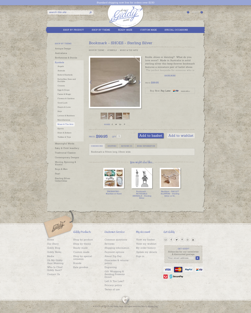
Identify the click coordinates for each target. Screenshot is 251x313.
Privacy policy (113, 285)
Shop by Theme (96, 50)
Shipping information (117, 247)
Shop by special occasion (82, 258)
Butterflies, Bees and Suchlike (67, 80)
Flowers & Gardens (66, 98)
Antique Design (63, 48)
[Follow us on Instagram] (188, 240)
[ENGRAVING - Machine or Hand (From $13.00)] (113, 178)
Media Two (153, 306)
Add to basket (150, 135)
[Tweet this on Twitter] (116, 124)
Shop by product (83, 239)
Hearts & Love (64, 107)
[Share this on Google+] (120, 124)
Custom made (81, 252)
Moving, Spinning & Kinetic (65, 163)
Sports (61, 128)
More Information (146, 146)
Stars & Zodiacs (64, 133)
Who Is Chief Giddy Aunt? (54, 269)
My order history (146, 247)
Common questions (116, 239)
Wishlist (182, 12)
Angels (61, 66)
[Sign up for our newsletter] (166, 240)
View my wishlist (146, 243)
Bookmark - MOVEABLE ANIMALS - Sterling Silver (141, 194)
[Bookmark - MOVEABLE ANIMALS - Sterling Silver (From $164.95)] (142, 178)
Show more (170, 75)
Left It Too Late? (114, 281)
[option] (115, 82)
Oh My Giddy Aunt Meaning (55, 262)
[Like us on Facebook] (171, 240)
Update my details (146, 252)
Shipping (112, 146)
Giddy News (54, 252)
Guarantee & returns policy (116, 262)
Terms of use (112, 289)
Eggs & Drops (64, 90)
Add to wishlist (180, 135)
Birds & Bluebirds (65, 75)
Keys (60, 111)
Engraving (111, 267)
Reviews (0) (126, 146)
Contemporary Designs (67, 157)
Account (168, 12)
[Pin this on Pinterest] (124, 124)
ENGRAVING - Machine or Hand (113, 192)
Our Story (53, 243)
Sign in (140, 256)
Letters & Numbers (66, 115)
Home (50, 239)
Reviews (109, 243)
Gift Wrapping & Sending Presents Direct (115, 274)
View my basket (145, 239)
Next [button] (136, 82)
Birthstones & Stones (66, 57)
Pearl (57, 173)
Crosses (61, 85)
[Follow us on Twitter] (177, 240)
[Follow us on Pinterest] (182, 240)
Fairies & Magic (64, 94)
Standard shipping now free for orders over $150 (125, 2)
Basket (197, 12)
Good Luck (62, 103)
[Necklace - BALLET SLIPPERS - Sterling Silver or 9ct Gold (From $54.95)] (170, 178)
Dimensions (97, 146)
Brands (77, 263)
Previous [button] (93, 82)
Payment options (114, 252)
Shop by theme (82, 243)
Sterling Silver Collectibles (62, 179)
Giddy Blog (53, 247)
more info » (185, 91)
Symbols (59, 62)
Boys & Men (61, 169)
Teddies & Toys (64, 137)
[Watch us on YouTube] (193, 240)
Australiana (61, 53)
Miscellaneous (64, 120)
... (170, 193)
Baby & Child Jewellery (67, 148)
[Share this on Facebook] (112, 124)
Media (50, 256)
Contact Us (53, 274)
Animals (61, 70)
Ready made (80, 247)
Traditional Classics (65, 152)
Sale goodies (80, 267)
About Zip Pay (113, 256)
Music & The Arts (65, 124)
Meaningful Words (64, 143)
